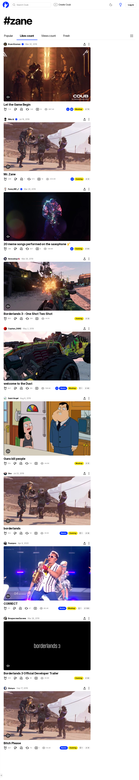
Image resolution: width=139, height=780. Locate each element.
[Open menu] (1, 775)
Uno (10, 473)
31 (87, 179)
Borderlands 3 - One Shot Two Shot (28, 313)
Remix (63, 388)
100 (86, 608)
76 (87, 109)
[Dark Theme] (111, 5)
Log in (131, 5)
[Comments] (21, 109)
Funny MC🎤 (13, 189)
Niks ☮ (11, 119)
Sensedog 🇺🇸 (14, 259)
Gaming (79, 179)
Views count (48, 35)
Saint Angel (13, 398)
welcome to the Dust (18, 383)
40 (87, 388)
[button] (132, 35)
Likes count (27, 35)
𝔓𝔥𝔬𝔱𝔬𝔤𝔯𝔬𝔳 (11, 688)
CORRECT (11, 603)
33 (87, 318)
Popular (8, 35)
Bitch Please (12, 743)
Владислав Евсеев (17, 618)
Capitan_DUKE (14, 329)
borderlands (12, 528)
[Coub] (6, 5)
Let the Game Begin (17, 104)
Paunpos (12, 543)
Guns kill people (14, 458)
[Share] (84, 44)
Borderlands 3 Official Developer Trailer (31, 673)
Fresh (66, 35)
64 (87, 249)
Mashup (78, 109)
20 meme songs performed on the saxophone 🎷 (37, 244)
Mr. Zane (10, 174)
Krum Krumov (14, 44)
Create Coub (65, 4)
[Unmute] (8, 97)
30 (87, 678)
